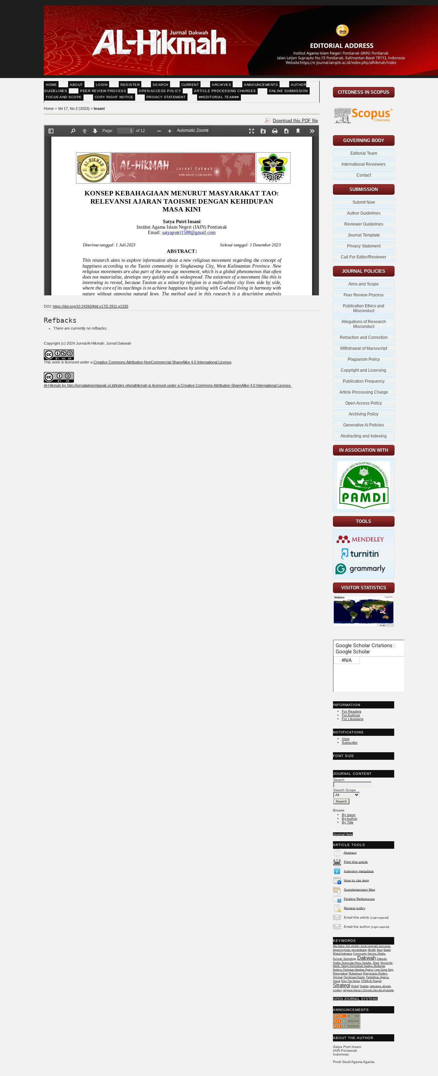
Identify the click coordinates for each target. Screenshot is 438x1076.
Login (102, 85)
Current (190, 85)
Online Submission (288, 91)
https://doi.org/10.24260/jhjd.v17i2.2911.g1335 (90, 306)
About (76, 85)
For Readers (351, 711)
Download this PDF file (295, 120)
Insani (99, 108)
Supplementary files (359, 889)
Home (51, 85)
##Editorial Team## (219, 97)
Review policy (354, 908)
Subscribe (350, 742)
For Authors (351, 715)
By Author (349, 818)
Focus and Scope (64, 97)
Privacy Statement (166, 97)
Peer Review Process (103, 91)
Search (160, 85)
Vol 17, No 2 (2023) (74, 108)
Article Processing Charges (225, 91)
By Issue (349, 815)
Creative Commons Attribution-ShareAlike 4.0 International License (236, 385)
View (345, 739)
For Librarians (352, 719)
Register (130, 85)
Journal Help (343, 834)
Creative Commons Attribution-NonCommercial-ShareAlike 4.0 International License (162, 362)
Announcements (261, 85)
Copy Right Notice (114, 97)
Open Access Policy (160, 91)
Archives (221, 85)
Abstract (350, 852)
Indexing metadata (359, 871)
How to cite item (356, 880)
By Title (347, 822)
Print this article (356, 861)
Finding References (359, 898)
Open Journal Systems (355, 999)
